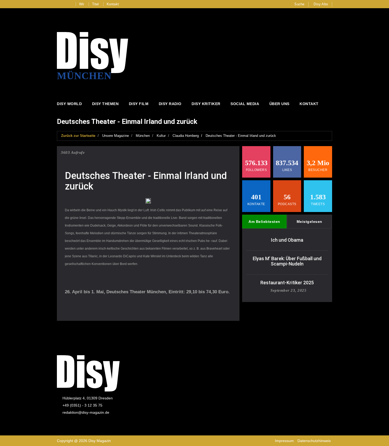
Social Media (244, 104)
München (143, 136)
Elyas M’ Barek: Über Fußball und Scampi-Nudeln (287, 261)
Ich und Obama (287, 240)
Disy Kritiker (206, 104)
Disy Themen (105, 104)
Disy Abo (321, 4)
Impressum (284, 441)
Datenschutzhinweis (314, 441)
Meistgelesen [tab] (309, 221)
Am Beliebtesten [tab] (264, 221)
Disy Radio (170, 104)
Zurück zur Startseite (78, 136)
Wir (81, 4)
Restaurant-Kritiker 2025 (287, 282)
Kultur (161, 136)
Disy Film (139, 104)
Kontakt (113, 4)
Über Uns (279, 104)
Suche (299, 4)
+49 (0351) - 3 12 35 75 (82, 405)
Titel (95, 4)
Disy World (69, 104)
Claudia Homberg (186, 136)
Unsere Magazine (115, 136)
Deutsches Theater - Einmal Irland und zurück (241, 136)
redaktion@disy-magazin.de (85, 412)
